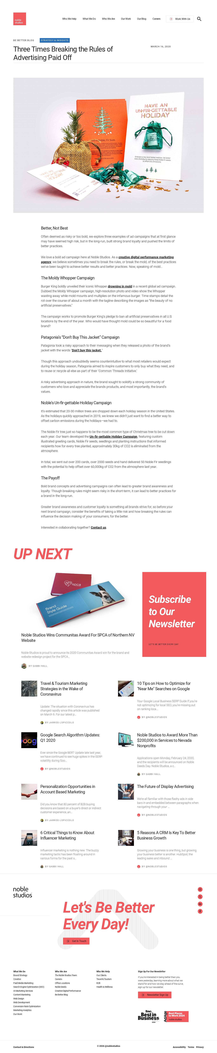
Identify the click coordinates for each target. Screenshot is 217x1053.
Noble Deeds (60, 987)
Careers (156, 18)
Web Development (21, 1002)
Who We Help (69, 18)
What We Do (89, 18)
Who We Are (108, 18)
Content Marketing (22, 994)
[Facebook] (200, 911)
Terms (191, 1047)
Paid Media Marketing (23, 983)
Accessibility (179, 1047)
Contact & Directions (23, 1047)
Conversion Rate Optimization (27, 1006)
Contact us (98, 527)
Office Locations (62, 983)
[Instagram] (200, 889)
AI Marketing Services (23, 991)
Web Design (18, 998)
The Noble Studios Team (66, 975)
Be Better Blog (61, 994)
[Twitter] (200, 896)
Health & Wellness (104, 987)
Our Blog (141, 18)
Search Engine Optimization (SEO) (28, 987)
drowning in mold (120, 286)
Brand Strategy (20, 975)
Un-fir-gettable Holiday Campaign (113, 436)
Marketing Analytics (22, 1010)
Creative (17, 979)
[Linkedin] (200, 904)
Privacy (200, 1047)
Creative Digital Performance (68, 991)
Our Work (126, 18)
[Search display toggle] (199, 19)
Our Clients (101, 975)
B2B (98, 983)
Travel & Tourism (103, 979)
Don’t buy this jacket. (87, 350)
